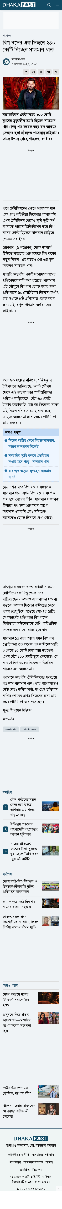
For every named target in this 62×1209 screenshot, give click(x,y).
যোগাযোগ (15, 1162)
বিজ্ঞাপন (37, 1170)
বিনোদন (7, 35)
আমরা (49, 1162)
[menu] (56, 5)
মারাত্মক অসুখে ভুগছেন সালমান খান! (30, 474)
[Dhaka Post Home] (31, 1138)
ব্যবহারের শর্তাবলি (43, 1154)
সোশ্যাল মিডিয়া (29, 729)
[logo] (19, 4)
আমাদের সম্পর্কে (33, 1162)
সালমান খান (11, 729)
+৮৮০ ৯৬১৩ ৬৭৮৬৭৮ (32, 1189)
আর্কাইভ (25, 1170)
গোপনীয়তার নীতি (18, 1154)
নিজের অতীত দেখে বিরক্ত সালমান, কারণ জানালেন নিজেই (32, 443)
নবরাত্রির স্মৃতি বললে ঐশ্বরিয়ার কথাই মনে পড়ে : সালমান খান (29, 458)
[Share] (26, 72)
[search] (49, 5)
